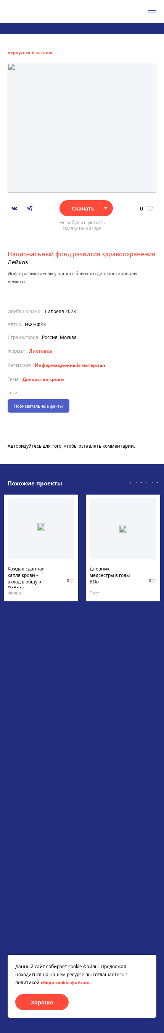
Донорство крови (43, 379)
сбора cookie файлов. (66, 982)
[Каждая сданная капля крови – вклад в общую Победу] (41, 529)
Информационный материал (70, 365)
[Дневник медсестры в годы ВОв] (123, 529)
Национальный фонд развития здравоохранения (81, 254)
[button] (130, 483)
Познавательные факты (38, 406)
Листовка (40, 351)
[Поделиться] (14, 208)
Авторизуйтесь (25, 446)
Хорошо (42, 1002)
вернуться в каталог (30, 52)
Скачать (83, 208)
